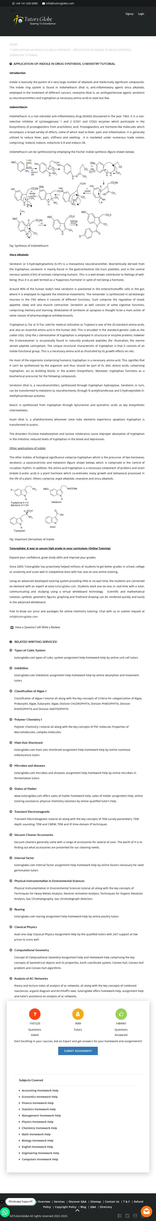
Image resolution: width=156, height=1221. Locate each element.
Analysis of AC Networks (31, 978)
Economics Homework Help (40, 1097)
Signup (130, 14)
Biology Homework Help (37, 1140)
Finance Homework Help (38, 1103)
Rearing (19, 909)
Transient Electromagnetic (32, 811)
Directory (106, 1207)
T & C (126, 1201)
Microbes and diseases (29, 765)
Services (59, 1201)
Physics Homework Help (37, 1122)
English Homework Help (37, 1147)
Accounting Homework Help (40, 1090)
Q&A (93, 1207)
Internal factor (24, 858)
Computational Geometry (31, 950)
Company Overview (37, 1201)
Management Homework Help (41, 1115)
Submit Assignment (78, 1051)
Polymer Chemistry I (28, 719)
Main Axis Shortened (28, 742)
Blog (83, 1207)
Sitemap (95, 1201)
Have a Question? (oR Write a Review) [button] (37, 627)
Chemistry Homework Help (39, 1128)
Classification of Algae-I (30, 691)
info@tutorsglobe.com (60, 3)
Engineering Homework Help (40, 1153)
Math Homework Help (36, 1134)
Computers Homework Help (40, 1159)
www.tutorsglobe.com (62, 586)
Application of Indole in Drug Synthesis (42, 50)
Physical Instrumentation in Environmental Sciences (49, 881)
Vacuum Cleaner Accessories (33, 834)
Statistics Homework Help (39, 1109)
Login (141, 14)
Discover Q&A (77, 1201)
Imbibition (21, 668)
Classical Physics (25, 927)
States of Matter (25, 788)
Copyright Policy (65, 1207)
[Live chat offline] (146, 1211)
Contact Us (112, 1201)
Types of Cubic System (29, 650)
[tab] (77, 627)
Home (14, 44)
